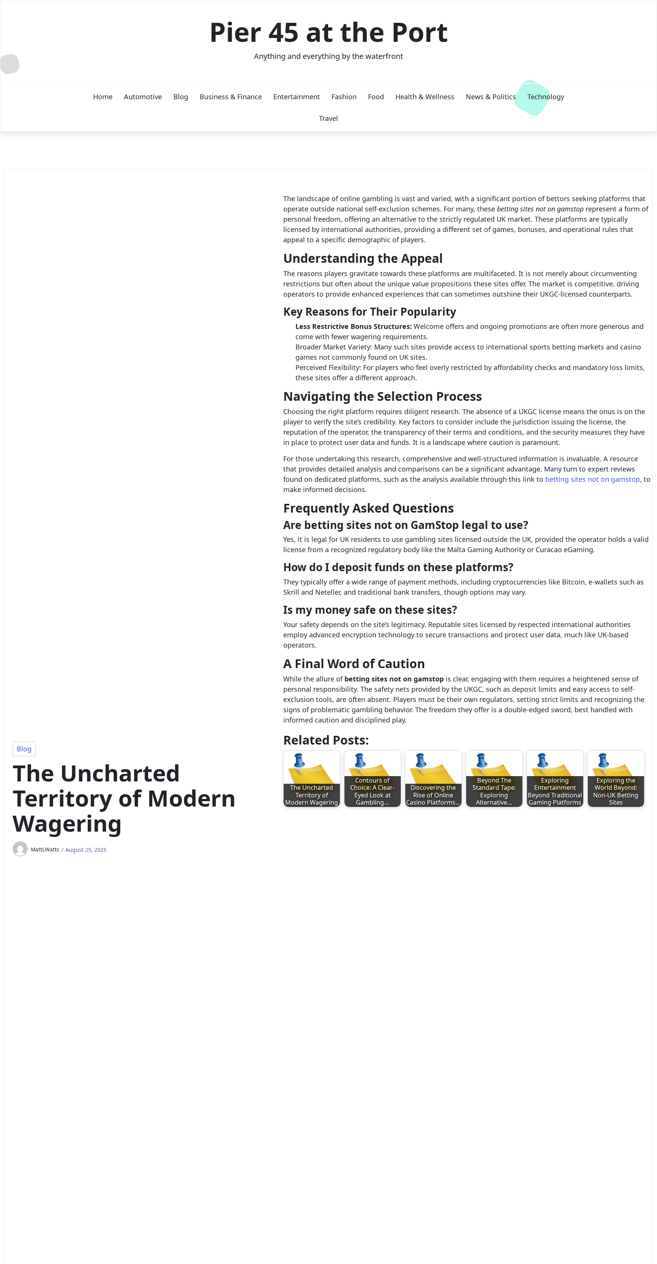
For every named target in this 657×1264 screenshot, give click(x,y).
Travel (328, 118)
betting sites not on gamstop (592, 479)
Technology (545, 96)
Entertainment (296, 96)
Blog (180, 96)
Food (376, 96)
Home (103, 96)
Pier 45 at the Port (328, 32)
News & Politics (491, 96)
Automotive (143, 96)
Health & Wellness (424, 96)
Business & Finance (231, 96)
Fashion (344, 96)
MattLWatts (45, 849)
